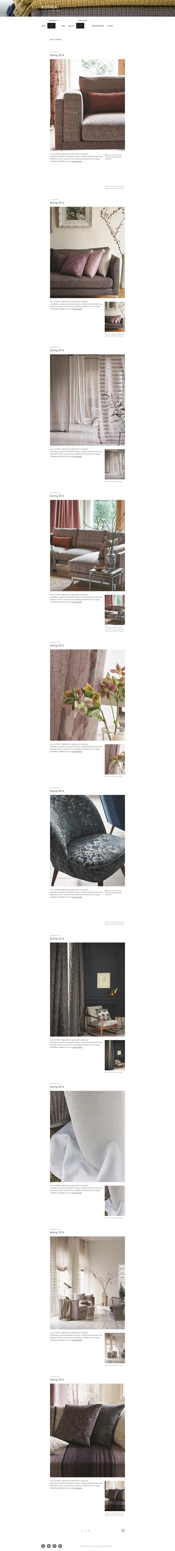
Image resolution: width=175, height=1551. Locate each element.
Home (44, 26)
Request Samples (98, 26)
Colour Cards (82, 20)
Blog (63, 26)
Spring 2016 (57, 55)
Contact (110, 26)
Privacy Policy (85, 1546)
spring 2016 (57, 645)
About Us (71, 26)
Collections (53, 20)
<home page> (76, 161)
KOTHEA (49, 7)
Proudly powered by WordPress (102, 1546)
